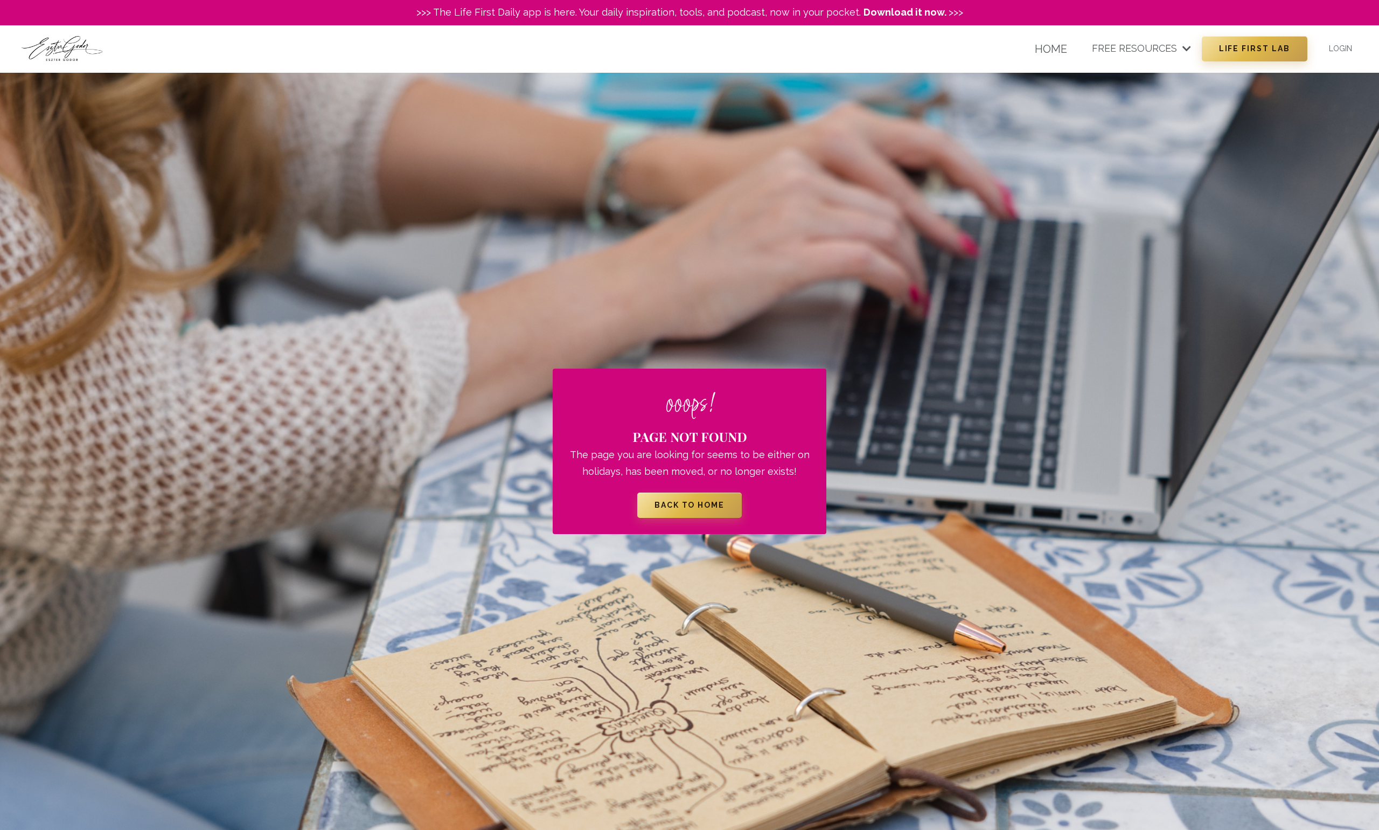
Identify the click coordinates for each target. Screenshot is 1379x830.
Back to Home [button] (689, 505)
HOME (1051, 49)
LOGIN (1340, 48)
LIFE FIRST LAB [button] (1254, 48)
